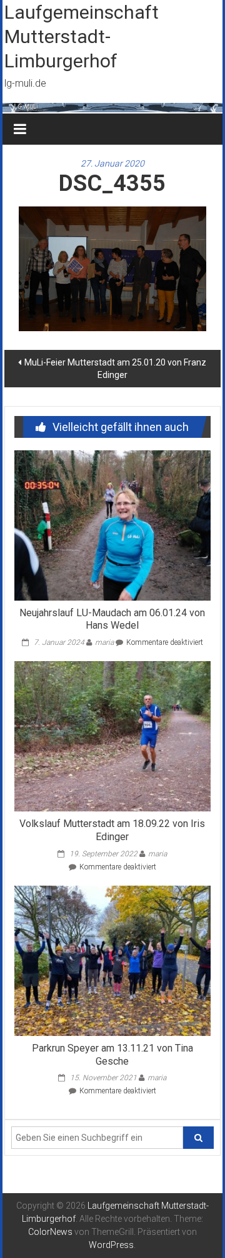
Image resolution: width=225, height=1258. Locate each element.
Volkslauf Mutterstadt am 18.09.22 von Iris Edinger (112, 830)
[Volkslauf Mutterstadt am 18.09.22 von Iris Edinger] (112, 735)
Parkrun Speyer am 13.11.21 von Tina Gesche (112, 1054)
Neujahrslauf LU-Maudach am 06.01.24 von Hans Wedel (112, 619)
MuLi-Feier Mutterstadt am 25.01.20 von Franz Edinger (115, 368)
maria (104, 642)
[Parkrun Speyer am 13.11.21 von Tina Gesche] (112, 960)
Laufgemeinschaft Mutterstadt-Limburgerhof (81, 36)
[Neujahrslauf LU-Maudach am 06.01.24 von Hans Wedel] (112, 525)
